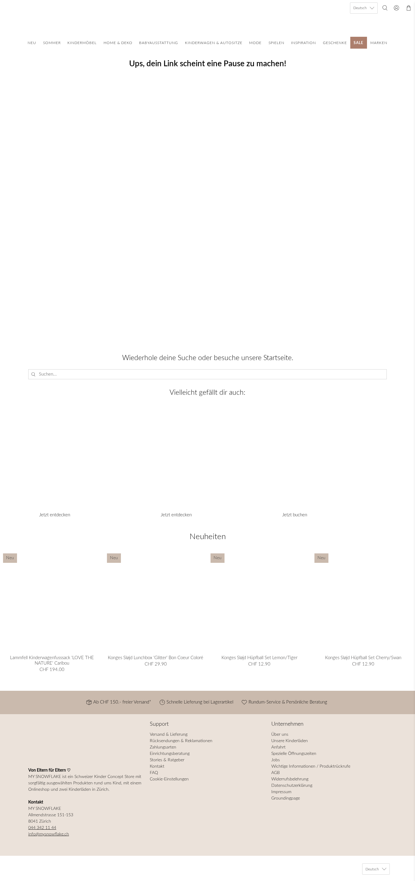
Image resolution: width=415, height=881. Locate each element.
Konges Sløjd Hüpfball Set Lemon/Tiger (259, 658)
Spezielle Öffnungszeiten (293, 754)
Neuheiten (208, 537)
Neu (32, 43)
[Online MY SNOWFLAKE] (207, 17)
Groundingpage (285, 798)
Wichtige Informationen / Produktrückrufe (310, 766)
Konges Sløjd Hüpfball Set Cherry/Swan (363, 658)
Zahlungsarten (163, 747)
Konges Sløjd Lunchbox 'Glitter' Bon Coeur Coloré (155, 658)
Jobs (275, 760)
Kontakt (157, 766)
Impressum (281, 792)
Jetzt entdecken (54, 515)
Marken (378, 43)
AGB (275, 773)
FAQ (154, 773)
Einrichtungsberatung (170, 754)
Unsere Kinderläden (289, 741)
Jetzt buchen (294, 515)
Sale (358, 43)
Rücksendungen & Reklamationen (181, 741)
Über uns (279, 734)
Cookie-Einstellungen (169, 779)
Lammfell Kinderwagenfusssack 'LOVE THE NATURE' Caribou (52, 661)
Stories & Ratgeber (167, 760)
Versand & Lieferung (168, 734)
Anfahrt (278, 747)
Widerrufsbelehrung (289, 779)
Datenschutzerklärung (291, 785)
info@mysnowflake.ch (48, 834)
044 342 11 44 (42, 828)
